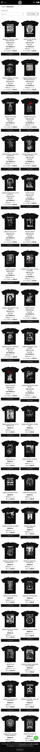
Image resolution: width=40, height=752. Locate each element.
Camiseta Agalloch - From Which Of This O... (29, 155)
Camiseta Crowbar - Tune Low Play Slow (30, 700)
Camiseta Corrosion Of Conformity (10, 700)
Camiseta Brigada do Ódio (10, 492)
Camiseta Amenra (10, 269)
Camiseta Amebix (30, 231)
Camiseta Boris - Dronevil (29, 459)
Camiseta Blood (10, 459)
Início (3, 7)
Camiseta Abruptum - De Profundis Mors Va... (30, 78)
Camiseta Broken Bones (30, 492)
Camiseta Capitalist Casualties (30, 527)
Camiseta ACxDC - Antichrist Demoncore (10, 155)
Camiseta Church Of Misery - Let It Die (10, 630)
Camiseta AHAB (29, 193)
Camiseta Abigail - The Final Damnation (10, 78)
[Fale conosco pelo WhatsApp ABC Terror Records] (36, 738)
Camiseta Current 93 (30, 734)
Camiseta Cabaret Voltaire (10, 526)
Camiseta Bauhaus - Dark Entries (30, 347)
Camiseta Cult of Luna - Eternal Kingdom (10, 734)
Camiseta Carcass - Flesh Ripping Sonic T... (10, 561)
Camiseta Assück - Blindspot (10, 346)
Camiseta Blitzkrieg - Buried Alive (30, 425)
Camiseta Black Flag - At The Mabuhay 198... (10, 425)
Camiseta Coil (10, 664)
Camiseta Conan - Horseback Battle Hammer (29, 665)
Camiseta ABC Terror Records (30, 40)
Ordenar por (4, 10)
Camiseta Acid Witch (30, 116)
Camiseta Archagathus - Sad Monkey (10, 308)
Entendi (20, 749)
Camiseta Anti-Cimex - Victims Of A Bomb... (29, 270)
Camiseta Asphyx (30, 308)
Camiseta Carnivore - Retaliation (30, 561)
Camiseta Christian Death (29, 596)
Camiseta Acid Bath (10, 116)
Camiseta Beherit (10, 385)
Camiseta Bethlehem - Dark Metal (30, 386)
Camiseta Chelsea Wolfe (10, 596)
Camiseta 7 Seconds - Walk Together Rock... (10, 40)
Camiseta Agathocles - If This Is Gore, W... (10, 193)
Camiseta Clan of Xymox (30, 629)
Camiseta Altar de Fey (10, 231)
